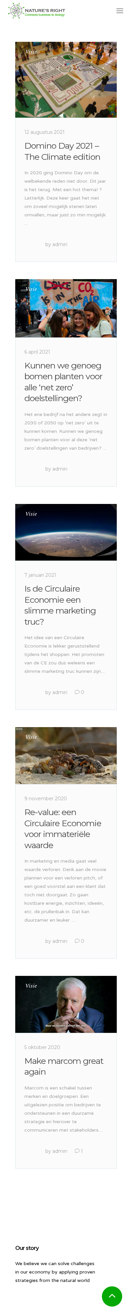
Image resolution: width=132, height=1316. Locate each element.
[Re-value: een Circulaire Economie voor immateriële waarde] (66, 755)
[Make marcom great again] (66, 1004)
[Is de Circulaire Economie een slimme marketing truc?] (66, 532)
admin (59, 244)
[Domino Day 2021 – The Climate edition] (66, 80)
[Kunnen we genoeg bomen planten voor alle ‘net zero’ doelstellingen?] (66, 308)
